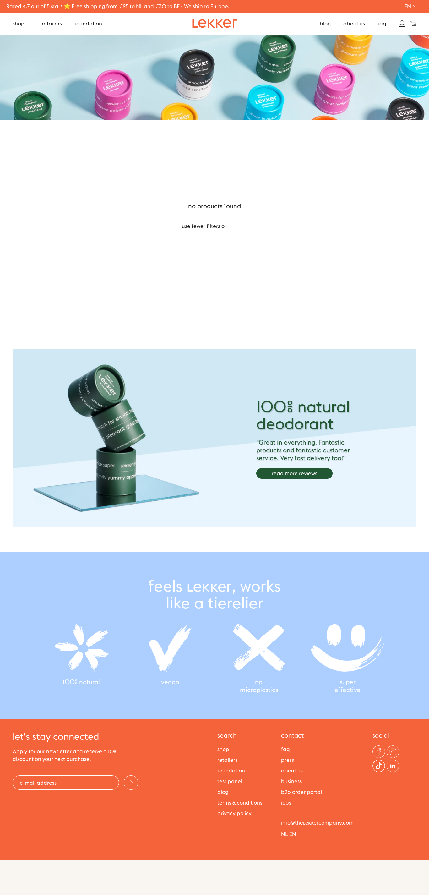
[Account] (402, 22)
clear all (237, 226)
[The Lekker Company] (214, 23)
